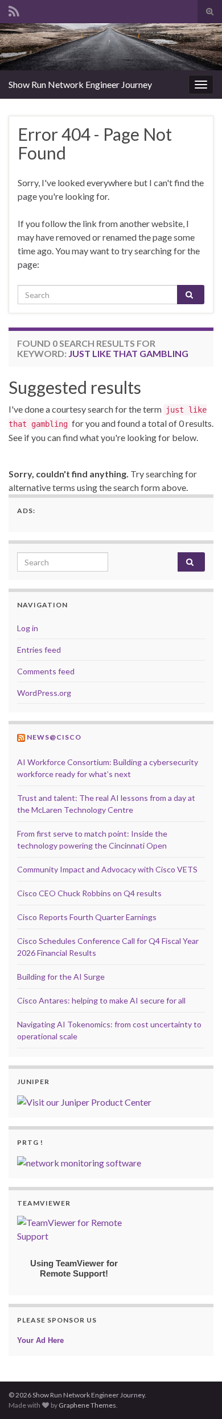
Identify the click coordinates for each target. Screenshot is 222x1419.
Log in (27, 628)
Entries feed (39, 649)
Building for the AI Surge (61, 976)
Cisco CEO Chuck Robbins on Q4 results (89, 893)
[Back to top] (196, 1393)
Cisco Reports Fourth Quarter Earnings (87, 917)
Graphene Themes (87, 1405)
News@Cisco (54, 737)
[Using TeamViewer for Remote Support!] (74, 1228)
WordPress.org (44, 693)
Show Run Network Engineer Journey (80, 84)
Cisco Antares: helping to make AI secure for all (101, 1000)
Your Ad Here (40, 1340)
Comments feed (46, 671)
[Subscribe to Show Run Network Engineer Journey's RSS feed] (14, 9)
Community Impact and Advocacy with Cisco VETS (107, 869)
